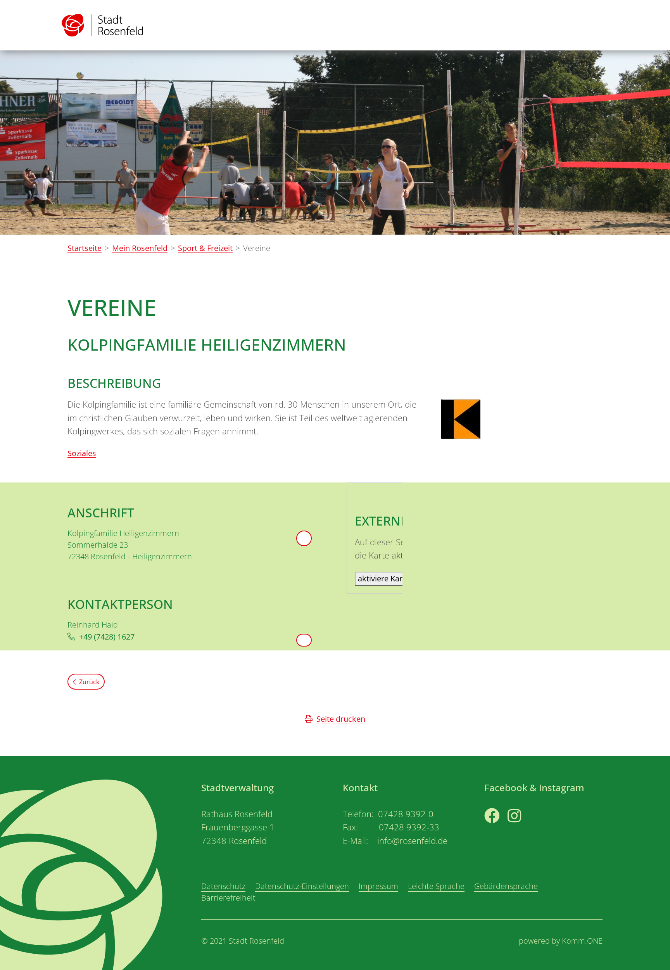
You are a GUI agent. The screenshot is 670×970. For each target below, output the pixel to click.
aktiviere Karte (383, 578)
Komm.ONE (582, 940)
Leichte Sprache (436, 886)
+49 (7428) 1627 (107, 636)
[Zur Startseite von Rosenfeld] (102, 25)
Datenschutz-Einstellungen (302, 886)
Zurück (89, 682)
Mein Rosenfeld (140, 248)
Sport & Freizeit (205, 248)
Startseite (84, 248)
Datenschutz (223, 886)
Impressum (378, 886)
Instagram (526, 830)
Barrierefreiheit (228, 897)
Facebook (501, 830)
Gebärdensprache (506, 886)
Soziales (81, 453)
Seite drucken (340, 719)
